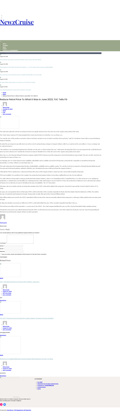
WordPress (10, 410)
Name (2, 246)
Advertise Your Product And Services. (48, 384)
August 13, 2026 (7, 368)
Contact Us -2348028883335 (10, 50)
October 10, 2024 (7, 109)
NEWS (4, 111)
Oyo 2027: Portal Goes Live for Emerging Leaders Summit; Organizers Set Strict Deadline (26, 318)
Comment (3, 243)
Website (2, 251)
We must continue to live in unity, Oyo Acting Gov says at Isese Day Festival (17, 82)
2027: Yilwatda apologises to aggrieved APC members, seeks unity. (15, 89)
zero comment (7, 114)
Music (4, 47)
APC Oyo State (7, 293)
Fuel (4, 112)
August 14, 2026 (7, 328)
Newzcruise (6, 107)
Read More (3, 300)
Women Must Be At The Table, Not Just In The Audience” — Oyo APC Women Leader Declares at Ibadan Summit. (26, 67)
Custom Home (41, 387)
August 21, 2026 (7, 291)
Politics (5, 48)
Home (4, 43)
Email (2, 248)
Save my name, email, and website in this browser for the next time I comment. (24, 254)
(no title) (39, 382)
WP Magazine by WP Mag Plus (22, 410)
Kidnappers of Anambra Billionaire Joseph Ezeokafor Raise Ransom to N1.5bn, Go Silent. (26, 359)
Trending (5, 45)
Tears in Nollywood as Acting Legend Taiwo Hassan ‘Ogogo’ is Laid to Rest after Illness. (20, 59)
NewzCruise (17, 22)
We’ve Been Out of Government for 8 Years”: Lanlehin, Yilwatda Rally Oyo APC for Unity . (21, 74)
